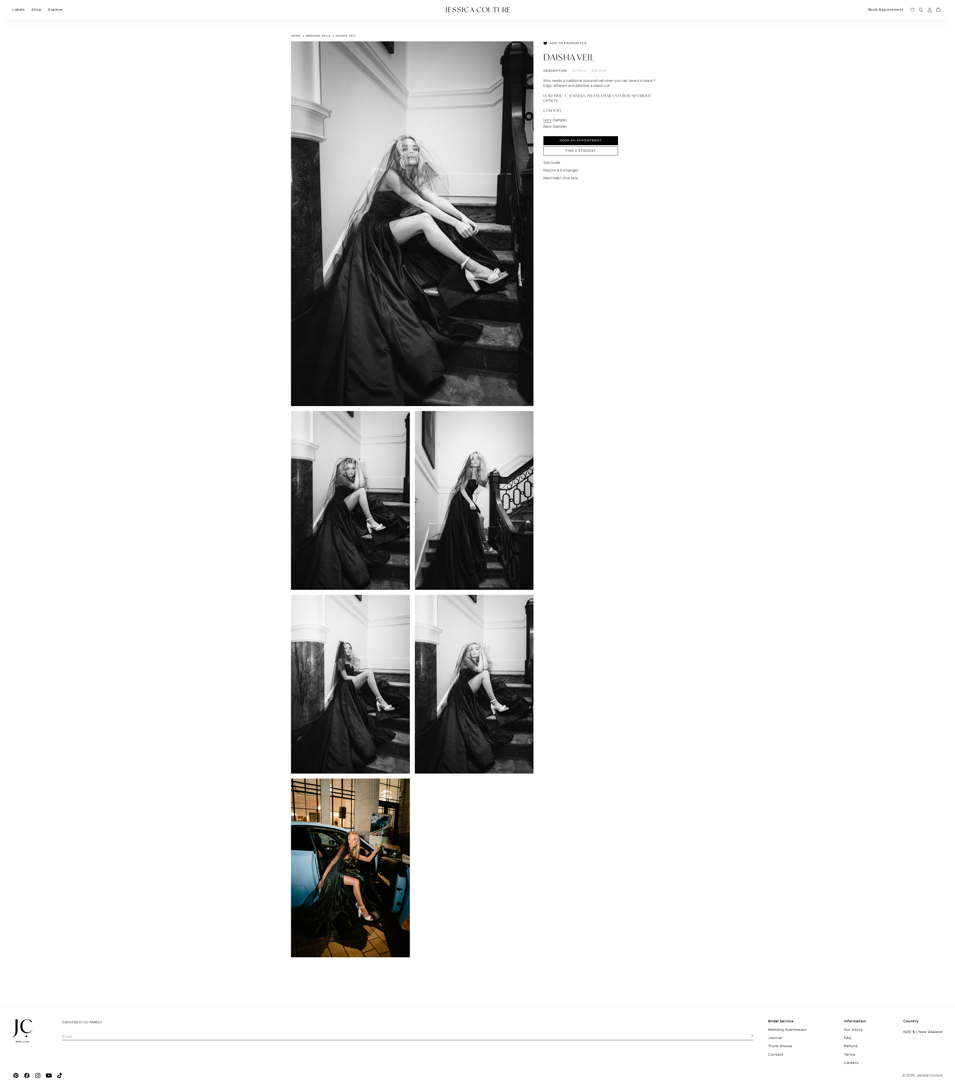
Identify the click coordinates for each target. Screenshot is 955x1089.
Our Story (853, 1030)
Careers (851, 1063)
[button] (938, 9)
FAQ (848, 1038)
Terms (850, 1055)
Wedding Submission (787, 1030)
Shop (36, 10)
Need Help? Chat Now (560, 178)
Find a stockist (581, 150)
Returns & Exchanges (560, 171)
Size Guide (551, 163)
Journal (775, 1038)
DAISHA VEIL (346, 35)
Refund (851, 1046)
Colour (599, 70)
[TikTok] (59, 1075)
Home (295, 35)
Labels (18, 10)
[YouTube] (48, 1075)
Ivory (547, 120)
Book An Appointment (581, 140)
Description (555, 70)
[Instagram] (37, 1075)
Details (579, 70)
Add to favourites (568, 43)
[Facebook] (26, 1075)
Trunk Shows (780, 1046)
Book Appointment (886, 10)
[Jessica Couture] (29, 1031)
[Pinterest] (15, 1075)
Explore (55, 10)
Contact (775, 1055)
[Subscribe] (752, 1036)
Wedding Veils (318, 35)
